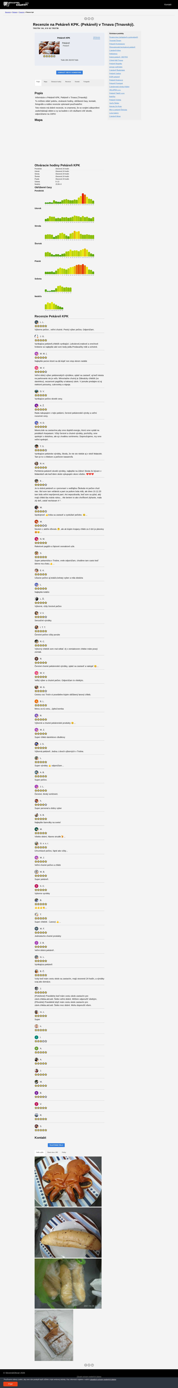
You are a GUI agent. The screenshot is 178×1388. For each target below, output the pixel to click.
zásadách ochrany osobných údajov (103, 1379)
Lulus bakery (114, 113)
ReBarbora (113, 54)
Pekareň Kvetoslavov (117, 44)
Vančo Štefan (114, 103)
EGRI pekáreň (114, 77)
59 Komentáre (96, 38)
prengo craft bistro (115, 67)
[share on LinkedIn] (92, 20)
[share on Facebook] (85, 20)
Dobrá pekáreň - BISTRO (118, 57)
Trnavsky (21, 12)
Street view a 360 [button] (52, 1152)
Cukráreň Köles (115, 50)
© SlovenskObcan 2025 (14, 1373)
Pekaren (14, 12)
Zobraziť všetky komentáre (69, 72)
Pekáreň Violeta (115, 100)
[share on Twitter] (89, 20)
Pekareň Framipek (116, 83)
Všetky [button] (64, 1152)
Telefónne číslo (56, 1145)
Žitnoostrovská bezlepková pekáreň (122, 47)
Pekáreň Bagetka (115, 64)
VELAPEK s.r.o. (115, 90)
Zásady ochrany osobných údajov (89, 1377)
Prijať (10, 1384)
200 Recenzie (96, 37)
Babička (112, 96)
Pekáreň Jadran (115, 73)
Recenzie (8, 12)
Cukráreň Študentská (117, 70)
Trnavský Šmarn (115, 40)
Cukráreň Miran (115, 116)
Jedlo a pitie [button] (39, 1152)
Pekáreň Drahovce (116, 80)
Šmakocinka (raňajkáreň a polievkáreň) (123, 37)
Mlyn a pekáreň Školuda (118, 110)
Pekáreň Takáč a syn (117, 93)
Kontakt (167, 4)
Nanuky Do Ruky (115, 106)
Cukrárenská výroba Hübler (119, 87)
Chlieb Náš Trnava (116, 60)
